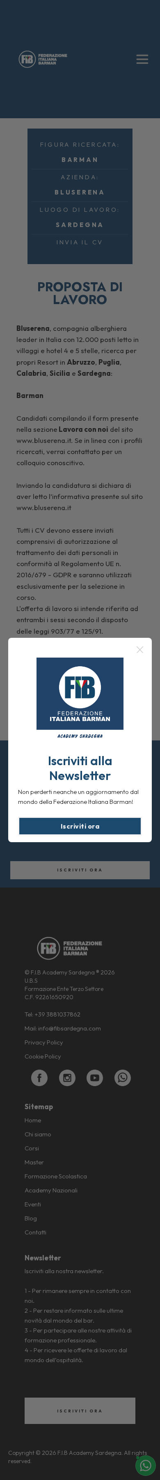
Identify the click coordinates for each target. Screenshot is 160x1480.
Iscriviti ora (80, 826)
